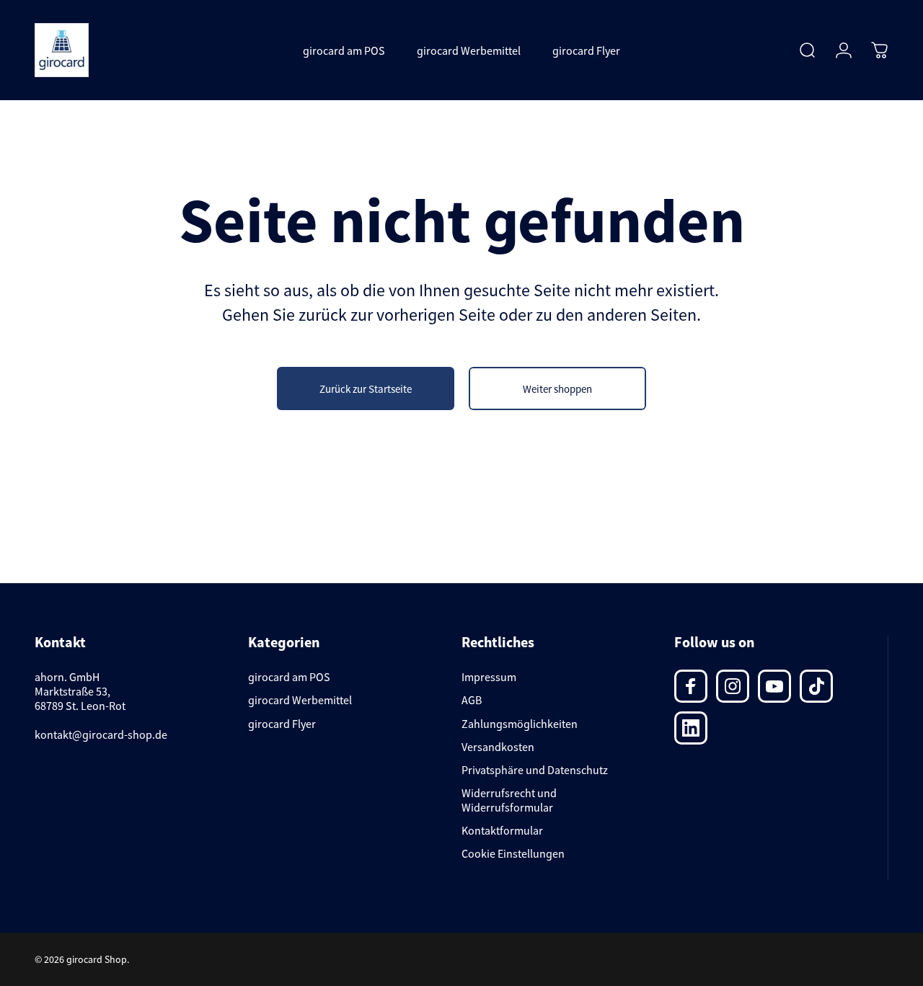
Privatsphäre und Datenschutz (535, 770)
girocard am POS (289, 677)
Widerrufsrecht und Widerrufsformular (509, 800)
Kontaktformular (502, 830)
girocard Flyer (282, 723)
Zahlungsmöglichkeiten (520, 723)
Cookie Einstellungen (513, 853)
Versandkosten (498, 747)
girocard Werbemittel (300, 700)
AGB (472, 700)
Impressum (489, 677)
